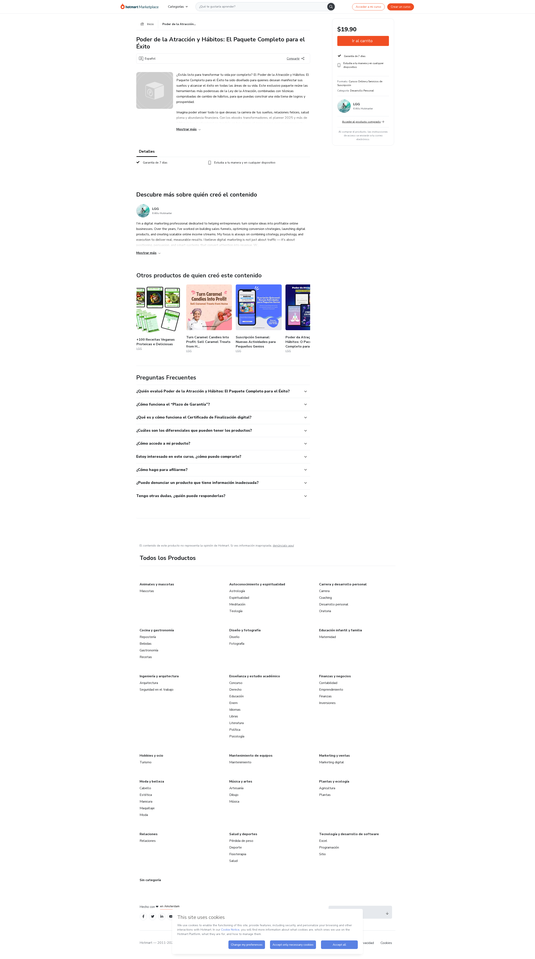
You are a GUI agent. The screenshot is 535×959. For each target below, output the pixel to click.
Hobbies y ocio (151, 755)
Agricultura (327, 788)
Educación (236, 696)
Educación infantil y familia (340, 630)
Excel (323, 840)
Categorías (176, 6)
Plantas (325, 795)
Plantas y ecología (334, 781)
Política (234, 729)
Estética (146, 795)
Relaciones (149, 834)
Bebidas (146, 643)
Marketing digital (331, 762)
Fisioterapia (237, 854)
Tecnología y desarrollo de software (349, 834)
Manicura (146, 801)
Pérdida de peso (241, 840)
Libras (233, 716)
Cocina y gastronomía (157, 630)
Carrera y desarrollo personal (343, 584)
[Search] (331, 6)
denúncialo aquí (283, 546)
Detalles (147, 151)
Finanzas (325, 696)
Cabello (145, 788)
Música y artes (240, 781)
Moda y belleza (152, 781)
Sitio (322, 854)
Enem (233, 703)
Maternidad (327, 637)
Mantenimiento (240, 762)
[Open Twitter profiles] (152, 916)
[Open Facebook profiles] (143, 916)
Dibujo (233, 795)
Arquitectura (149, 683)
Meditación (237, 604)
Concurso (235, 683)
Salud (233, 861)
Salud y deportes (243, 834)
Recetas (146, 657)
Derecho (235, 689)
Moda (144, 815)
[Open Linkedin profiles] (162, 916)
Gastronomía (149, 650)
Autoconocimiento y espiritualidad (257, 584)
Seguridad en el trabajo (156, 689)
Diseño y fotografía (245, 630)
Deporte (235, 847)
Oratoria (325, 611)
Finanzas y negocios (335, 676)
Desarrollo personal (333, 604)
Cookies (386, 943)
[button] (218, 391)
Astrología (237, 591)
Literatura (236, 723)
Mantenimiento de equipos (251, 755)
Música (234, 801)
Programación (329, 847)
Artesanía (236, 788)
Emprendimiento (331, 689)
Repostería (148, 637)
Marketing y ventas (334, 755)
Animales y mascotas (157, 584)
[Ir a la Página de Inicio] (141, 6)
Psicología (236, 736)
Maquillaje (147, 808)
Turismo (146, 762)
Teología (235, 611)
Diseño (234, 637)
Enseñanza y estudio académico (254, 676)
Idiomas (235, 709)
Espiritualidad (239, 597)
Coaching (325, 597)
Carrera (324, 591)
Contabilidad (328, 683)
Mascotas (147, 591)
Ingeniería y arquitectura (159, 676)
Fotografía (236, 643)
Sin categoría (150, 880)
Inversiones (327, 703)
